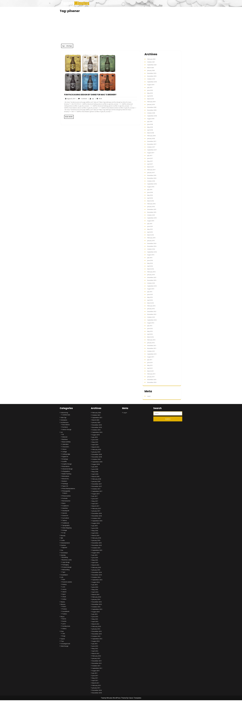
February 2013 (151, 306)
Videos (64, 628)
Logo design (66, 562)
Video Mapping (66, 528)
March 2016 (150, 201)
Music (63, 616)
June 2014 (150, 260)
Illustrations (66, 466)
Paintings (65, 483)
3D (63, 434)
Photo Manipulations (68, 488)
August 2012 (150, 323)
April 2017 (150, 164)
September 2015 (152, 218)
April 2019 (150, 96)
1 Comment (82, 99)
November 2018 (151, 110)
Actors (64, 606)
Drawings (65, 459)
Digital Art (65, 456)
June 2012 (150, 328)
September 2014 (152, 252)
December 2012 (151, 311)
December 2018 (151, 107)
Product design (66, 567)
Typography (66, 525)
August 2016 (150, 187)
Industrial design (67, 469)
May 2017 (150, 161)
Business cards (67, 560)
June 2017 (150, 158)
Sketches (65, 508)
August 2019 (150, 84)
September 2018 (152, 116)
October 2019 (151, 79)
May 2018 (150, 127)
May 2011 (150, 365)
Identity (63, 555)
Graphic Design (67, 464)
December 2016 (151, 175)
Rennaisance (66, 501)
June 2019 (150, 90)
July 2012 (149, 325)
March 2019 (150, 99)
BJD (62, 538)
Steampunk (65, 510)
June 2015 (150, 226)
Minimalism (65, 476)
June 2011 (150, 362)
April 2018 (150, 130)
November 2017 (151, 144)
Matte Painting (66, 474)
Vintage (64, 530)
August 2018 (150, 118)
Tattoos (64, 520)
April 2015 (150, 232)
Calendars (65, 444)
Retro (64, 503)
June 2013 (150, 294)
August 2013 (150, 289)
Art (62, 432)
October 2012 (151, 317)
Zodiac (64, 599)
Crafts (63, 540)
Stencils (64, 513)
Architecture (64, 422)
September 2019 (152, 82)
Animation (64, 420)
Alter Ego (63, 417)
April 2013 (150, 300)
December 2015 (151, 209)
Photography (66, 491)
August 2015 (150, 221)
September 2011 (152, 354)
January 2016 (151, 206)
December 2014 (151, 243)
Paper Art (65, 486)
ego (91, 98)
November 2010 (151, 382)
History (64, 584)
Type (63, 572)
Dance (64, 619)
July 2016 (149, 189)
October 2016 (151, 181)
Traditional (65, 523)
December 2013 (151, 277)
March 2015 (150, 235)
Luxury (64, 589)
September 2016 (152, 184)
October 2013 (151, 283)
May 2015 (150, 229)
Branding (65, 557)
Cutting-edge (66, 454)
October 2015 (151, 215)
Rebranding (65, 569)
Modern (64, 481)
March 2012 (150, 337)
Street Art (65, 515)
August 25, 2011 (71, 99)
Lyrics (64, 624)
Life (62, 577)
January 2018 (151, 138)
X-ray (64, 533)
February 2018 (151, 135)
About (94, 712)
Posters (64, 609)
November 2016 (151, 178)
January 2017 (151, 172)
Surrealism (65, 518)
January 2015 (151, 240)
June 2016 (150, 192)
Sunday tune (66, 626)
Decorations (66, 424)
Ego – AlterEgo (67, 46)
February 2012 (151, 340)
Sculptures (65, 506)
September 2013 (152, 286)
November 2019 (151, 76)
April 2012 (150, 334)
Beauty (63, 535)
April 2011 (150, 368)
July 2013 (149, 291)
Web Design (64, 646)
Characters (65, 447)
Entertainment (65, 543)
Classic (64, 449)
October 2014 (151, 249)
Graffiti (64, 461)
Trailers (64, 614)
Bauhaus (65, 439)
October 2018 (151, 113)
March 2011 (150, 371)
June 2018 (150, 124)
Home (94, 706)
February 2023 (151, 59)
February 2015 (151, 238)
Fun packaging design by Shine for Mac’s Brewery (90, 94)
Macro (65, 493)
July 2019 (149, 87)
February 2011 (151, 374)
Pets (62, 631)
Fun (62, 550)
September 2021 (152, 65)
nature (64, 592)
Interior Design (66, 429)
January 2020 (151, 70)
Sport (64, 594)
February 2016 (151, 204)
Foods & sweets (67, 582)
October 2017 (151, 147)
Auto (63, 579)
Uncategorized (65, 643)
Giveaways (64, 553)
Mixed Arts (65, 479)
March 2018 (150, 133)
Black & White (66, 442)
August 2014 (150, 255)
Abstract (64, 437)
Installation (64, 575)
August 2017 (150, 153)
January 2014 (151, 274)
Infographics (66, 471)
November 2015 (151, 212)
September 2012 (152, 320)
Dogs (63, 636)
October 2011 (151, 351)
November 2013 (151, 280)
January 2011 (151, 377)
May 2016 (150, 195)
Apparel (64, 547)
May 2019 (150, 93)
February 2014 (151, 272)
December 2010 (151, 379)
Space (63, 639)
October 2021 (151, 62)
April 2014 (150, 266)
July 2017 (149, 155)
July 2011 (149, 360)
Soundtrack (65, 611)
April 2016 (150, 198)
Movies (63, 604)
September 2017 (152, 150)
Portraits (65, 498)
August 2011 (150, 357)
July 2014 (149, 257)
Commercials (66, 415)
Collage (64, 451)
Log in (149, 396)
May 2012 (150, 331)
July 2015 (149, 223)
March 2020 (150, 67)
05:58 (98, 98)
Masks (63, 602)
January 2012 (151, 342)
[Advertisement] (121, 29)
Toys (62, 641)
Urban (64, 596)
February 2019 (151, 101)
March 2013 (150, 303)
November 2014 (151, 246)
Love (63, 587)
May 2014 (150, 263)
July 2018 (149, 121)
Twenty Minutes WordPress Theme (113, 698)
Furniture (65, 427)
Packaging (65, 565)
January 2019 (151, 104)
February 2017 (151, 170)
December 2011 (151, 345)
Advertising (64, 412)
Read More (69, 117)
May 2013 (150, 297)
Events (64, 621)
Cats (63, 633)
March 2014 (150, 269)
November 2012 (151, 314)
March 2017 (150, 167)
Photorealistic (66, 496)
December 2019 (151, 73)
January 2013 (151, 308)
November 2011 (151, 348)
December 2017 (151, 141)
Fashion (63, 545)
